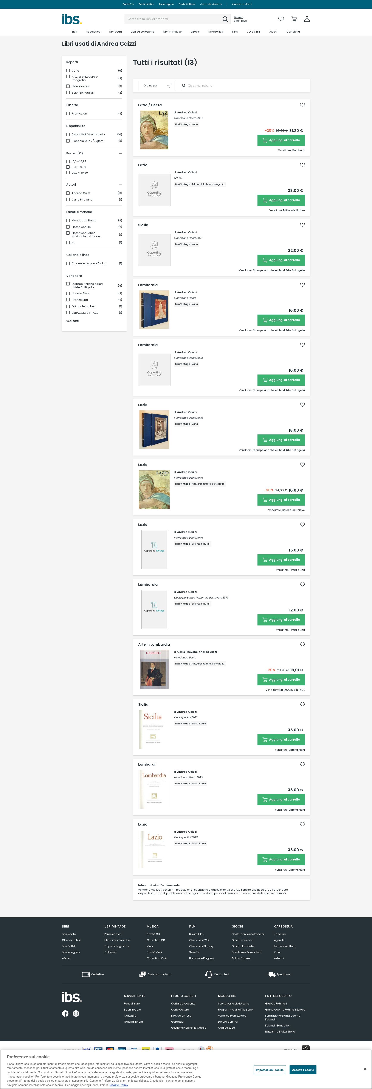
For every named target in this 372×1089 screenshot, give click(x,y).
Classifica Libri (71, 940)
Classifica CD (156, 940)
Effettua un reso (181, 1015)
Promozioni (80, 113)
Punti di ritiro (146, 4)
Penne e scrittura (285, 946)
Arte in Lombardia (154, 644)
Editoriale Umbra (83, 306)
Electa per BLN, (183, 717)
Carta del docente (211, 4)
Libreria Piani (80, 293)
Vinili (150, 946)
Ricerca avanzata (240, 19)
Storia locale (80, 86)
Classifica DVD (199, 940)
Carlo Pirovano (82, 199)
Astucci (279, 958)
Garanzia (177, 1021)
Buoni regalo (166, 4)
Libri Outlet (68, 946)
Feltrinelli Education (277, 1025)
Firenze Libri (80, 300)
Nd (74, 242)
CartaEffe (128, 4)
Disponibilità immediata (88, 134)
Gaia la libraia (133, 1021)
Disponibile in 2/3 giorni (88, 141)
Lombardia (148, 285)
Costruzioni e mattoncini (248, 934)
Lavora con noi (228, 1021)
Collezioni (110, 952)
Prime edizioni (113, 934)
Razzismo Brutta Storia (280, 1031)
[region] (186, 1069)
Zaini (277, 952)
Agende (279, 940)
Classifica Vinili (157, 958)
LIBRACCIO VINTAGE (85, 313)
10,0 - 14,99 (79, 161)
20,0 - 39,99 (80, 172)
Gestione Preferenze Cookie (188, 1027)
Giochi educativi (242, 940)
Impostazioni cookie (270, 1070)
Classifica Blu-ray (201, 946)
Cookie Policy (119, 1085)
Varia (75, 70)
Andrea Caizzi (81, 193)
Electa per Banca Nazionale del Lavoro (86, 234)
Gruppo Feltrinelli (276, 1003)
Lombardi (146, 764)
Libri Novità (69, 934)
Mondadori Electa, (185, 118)
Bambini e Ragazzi (201, 958)
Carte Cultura (187, 4)
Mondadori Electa (84, 220)
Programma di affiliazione (235, 1009)
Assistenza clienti (242, 4)
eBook (66, 958)
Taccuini (280, 934)
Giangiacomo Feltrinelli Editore (285, 1009)
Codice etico (226, 1027)
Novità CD (153, 934)
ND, (176, 178)
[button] (225, 19)
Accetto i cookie (303, 1070)
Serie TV (194, 952)
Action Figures (241, 958)
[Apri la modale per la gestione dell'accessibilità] (305, 1049)
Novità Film (196, 934)
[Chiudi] (365, 1068)
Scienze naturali (83, 92)
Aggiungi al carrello (284, 140)
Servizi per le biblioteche (233, 1003)
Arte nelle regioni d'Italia (88, 263)
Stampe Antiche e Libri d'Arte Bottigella (87, 285)
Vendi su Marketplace (232, 1015)
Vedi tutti (72, 321)
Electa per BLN (81, 227)
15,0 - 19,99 (79, 167)
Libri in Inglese (71, 952)
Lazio (142, 165)
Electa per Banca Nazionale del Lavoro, (198, 597)
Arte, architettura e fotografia (85, 78)
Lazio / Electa (150, 105)
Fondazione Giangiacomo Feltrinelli (282, 1017)
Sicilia (143, 225)
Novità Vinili (154, 952)
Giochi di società (243, 946)
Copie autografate (116, 946)
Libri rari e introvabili (117, 940)
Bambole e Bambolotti (246, 952)
